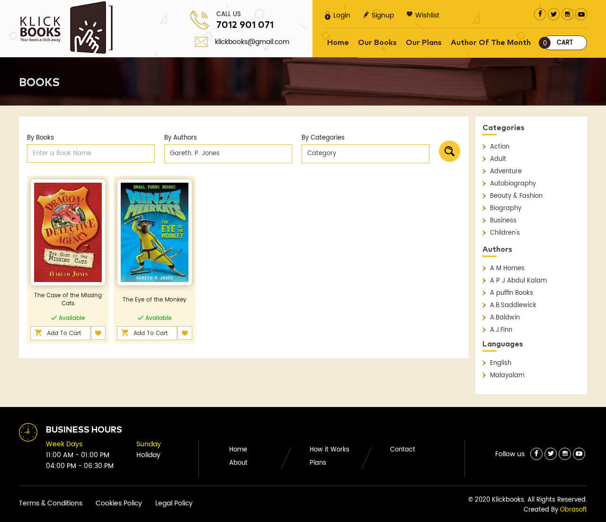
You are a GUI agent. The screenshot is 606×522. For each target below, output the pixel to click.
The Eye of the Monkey (155, 299)
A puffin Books (511, 293)
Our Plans (424, 42)
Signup (383, 15)
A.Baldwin (505, 318)
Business (503, 221)
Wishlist (427, 15)
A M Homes (507, 269)
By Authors (180, 138)
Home (338, 42)
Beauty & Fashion (516, 196)
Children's (505, 233)
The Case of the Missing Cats (68, 299)
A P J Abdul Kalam (518, 281)
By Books (40, 138)
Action (499, 147)
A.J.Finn (501, 330)
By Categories (323, 138)
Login (341, 15)
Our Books (377, 42)
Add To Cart (64, 333)
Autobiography (513, 184)
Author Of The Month (491, 42)
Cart (558, 43)
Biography (505, 208)
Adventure (506, 172)
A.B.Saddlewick (513, 305)
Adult (498, 159)
